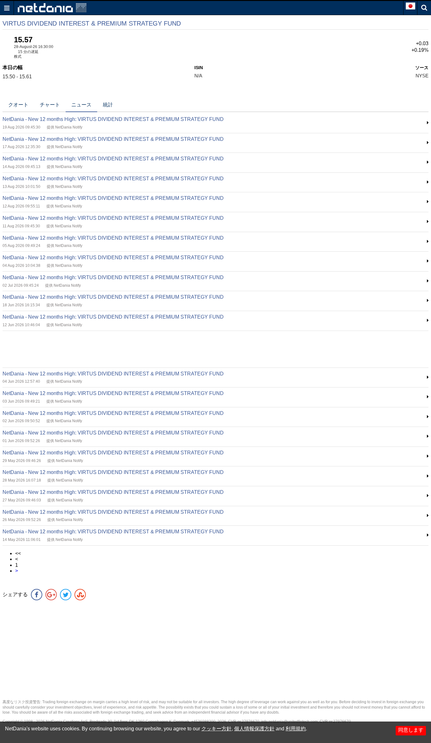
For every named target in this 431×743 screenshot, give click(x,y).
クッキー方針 (216, 728)
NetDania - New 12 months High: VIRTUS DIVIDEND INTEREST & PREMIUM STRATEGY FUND (113, 119)
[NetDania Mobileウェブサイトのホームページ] (52, 7)
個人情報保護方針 (254, 728)
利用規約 (296, 728)
